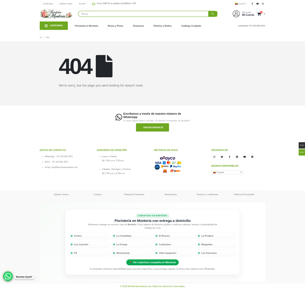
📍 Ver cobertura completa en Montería (152, 262)
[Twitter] (222, 157)
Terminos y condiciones (207, 194)
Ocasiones (138, 25)
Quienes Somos (61, 194)
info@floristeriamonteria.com (64, 167)
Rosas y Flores (115, 25)
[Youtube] (257, 3)
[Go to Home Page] (41, 37)
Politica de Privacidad (244, 194)
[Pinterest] (237, 157)
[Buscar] (212, 14)
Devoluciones (171, 194)
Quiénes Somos (66, 4)
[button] (227, 172)
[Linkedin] (252, 157)
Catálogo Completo (191, 25)
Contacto (98, 194)
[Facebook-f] (230, 157)
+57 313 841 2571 (64, 156)
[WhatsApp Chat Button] (8, 276)
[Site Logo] (56, 14)
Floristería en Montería (86, 25)
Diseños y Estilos (163, 25)
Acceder (82, 4)
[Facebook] (252, 3)
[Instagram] (263, 3)
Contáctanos (48, 4)
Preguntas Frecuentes (134, 194)
